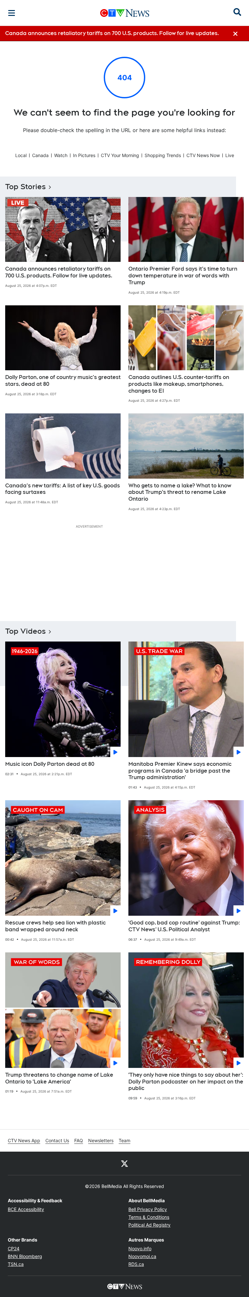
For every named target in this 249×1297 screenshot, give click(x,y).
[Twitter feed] (124, 1163)
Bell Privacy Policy (147, 1209)
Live (229, 155)
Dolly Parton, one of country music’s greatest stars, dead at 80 (63, 380)
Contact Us (57, 1140)
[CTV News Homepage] (124, 13)
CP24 (13, 1248)
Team (124, 1140)
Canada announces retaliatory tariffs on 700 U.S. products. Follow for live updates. (58, 272)
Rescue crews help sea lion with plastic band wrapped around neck (55, 926)
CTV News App (24, 1140)
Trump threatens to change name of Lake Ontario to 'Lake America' (59, 1078)
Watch (60, 155)
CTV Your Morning (120, 155)
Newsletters (100, 1140)
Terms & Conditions (148, 1217)
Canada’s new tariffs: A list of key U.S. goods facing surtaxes (62, 489)
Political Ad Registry (149, 1225)
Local (21, 155)
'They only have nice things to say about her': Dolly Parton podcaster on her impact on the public (185, 1082)
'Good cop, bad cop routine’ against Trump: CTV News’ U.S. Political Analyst (184, 926)
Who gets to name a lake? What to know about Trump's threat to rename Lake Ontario (179, 492)
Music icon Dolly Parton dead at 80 (49, 764)
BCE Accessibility (26, 1209)
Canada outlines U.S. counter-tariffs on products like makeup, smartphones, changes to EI (178, 384)
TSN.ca (16, 1264)
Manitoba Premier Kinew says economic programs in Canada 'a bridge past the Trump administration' (179, 771)
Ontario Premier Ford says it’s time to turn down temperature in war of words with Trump (182, 276)
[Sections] (11, 12)
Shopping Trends (163, 155)
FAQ (78, 1140)
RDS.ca (136, 1264)
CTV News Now (203, 155)
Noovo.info (139, 1248)
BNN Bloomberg (25, 1256)
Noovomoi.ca (142, 1256)
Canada (40, 155)
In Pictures (84, 155)
